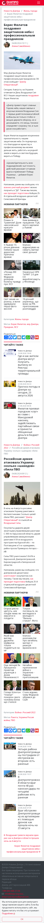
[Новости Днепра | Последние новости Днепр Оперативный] (10, 2)
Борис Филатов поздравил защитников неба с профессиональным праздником (23, 849)
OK (22, 919)
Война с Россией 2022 (25, 712)
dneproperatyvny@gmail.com (15, 896)
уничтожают (10, 575)
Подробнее (7, 913)
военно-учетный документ (17, 187)
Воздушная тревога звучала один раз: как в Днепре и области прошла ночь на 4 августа (21, 838)
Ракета (14, 717)
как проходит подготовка (16, 193)
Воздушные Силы (12, 523)
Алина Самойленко (21, 46)
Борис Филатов (18, 324)
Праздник (8, 327)
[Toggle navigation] (38, 2)
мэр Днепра (32, 324)
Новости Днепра (12, 11)
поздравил (33, 95)
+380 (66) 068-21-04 (11, 891)
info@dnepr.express (14, 893)
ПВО (13, 720)
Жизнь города (30, 11)
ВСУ (16, 327)
